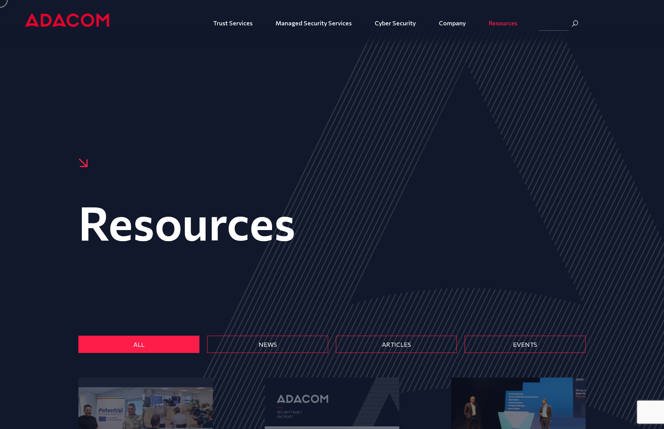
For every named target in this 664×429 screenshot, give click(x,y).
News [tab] (268, 344)
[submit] (575, 23)
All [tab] (138, 344)
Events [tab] (525, 344)
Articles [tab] (396, 344)
